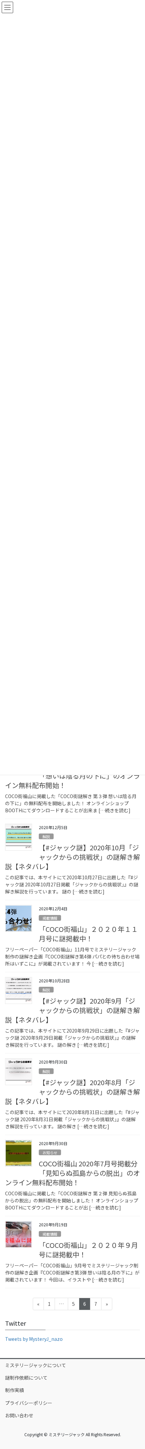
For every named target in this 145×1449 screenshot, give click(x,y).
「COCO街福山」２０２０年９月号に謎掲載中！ (88, 1249)
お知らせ (49, 1152)
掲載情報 (49, 918)
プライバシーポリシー (28, 1402)
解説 (46, 836)
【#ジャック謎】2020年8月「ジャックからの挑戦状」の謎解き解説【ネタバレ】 (72, 1091)
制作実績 (14, 1390)
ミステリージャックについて (35, 1365)
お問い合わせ (19, 1415)
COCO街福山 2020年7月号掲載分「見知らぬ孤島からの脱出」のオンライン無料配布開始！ (72, 1173)
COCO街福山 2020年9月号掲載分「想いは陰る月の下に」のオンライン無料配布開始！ (72, 775)
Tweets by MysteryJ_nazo (34, 1338)
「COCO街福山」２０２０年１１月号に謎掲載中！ (88, 933)
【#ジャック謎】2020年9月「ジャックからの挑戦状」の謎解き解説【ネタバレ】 (72, 1010)
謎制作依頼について (26, 1377)
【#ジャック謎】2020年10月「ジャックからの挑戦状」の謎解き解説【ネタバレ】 (72, 857)
